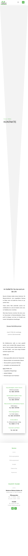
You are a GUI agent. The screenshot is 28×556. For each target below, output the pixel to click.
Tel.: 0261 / (12, 407)
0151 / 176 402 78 (14, 328)
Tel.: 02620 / (12, 423)
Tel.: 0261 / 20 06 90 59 (14, 415)
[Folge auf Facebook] (15, 508)
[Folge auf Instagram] (23, 2)
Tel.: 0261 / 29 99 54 (14, 399)
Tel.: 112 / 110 (14, 430)
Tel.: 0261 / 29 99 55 (14, 391)
